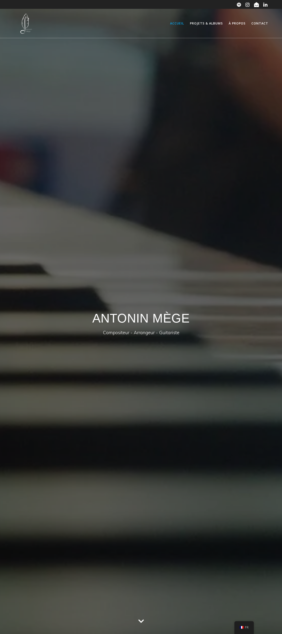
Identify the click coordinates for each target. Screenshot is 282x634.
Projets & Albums (206, 23)
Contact (259, 23)
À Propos (237, 23)
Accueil (177, 23)
